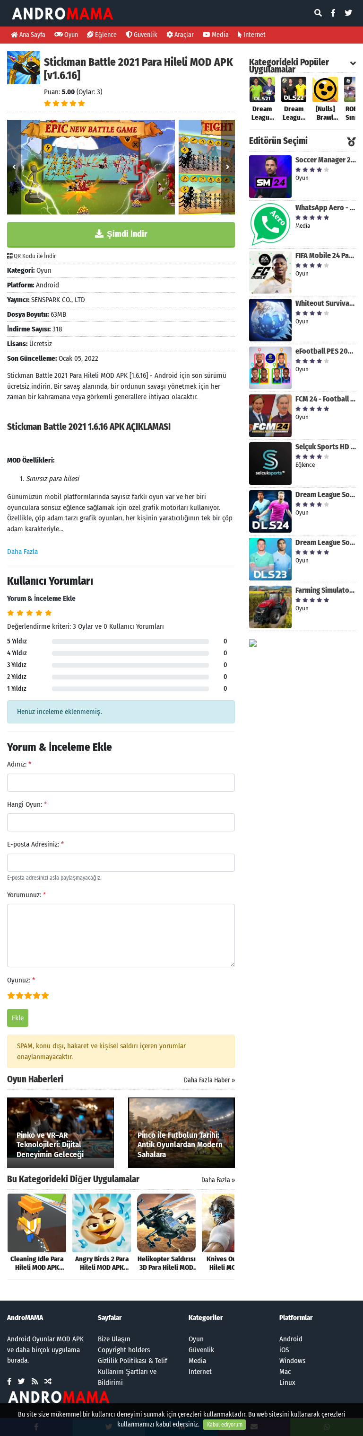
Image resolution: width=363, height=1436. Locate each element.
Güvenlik (144, 35)
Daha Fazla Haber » (209, 1080)
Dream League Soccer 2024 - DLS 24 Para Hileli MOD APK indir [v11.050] (325, 494)
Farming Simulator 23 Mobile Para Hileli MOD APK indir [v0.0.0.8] (325, 590)
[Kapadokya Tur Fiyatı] (253, 642)
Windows (292, 1360)
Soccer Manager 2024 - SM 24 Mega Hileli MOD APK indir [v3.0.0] (325, 159)
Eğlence (105, 35)
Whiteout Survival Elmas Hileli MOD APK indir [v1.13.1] (325, 303)
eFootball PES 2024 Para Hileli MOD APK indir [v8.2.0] (325, 351)
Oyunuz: (21, 980)
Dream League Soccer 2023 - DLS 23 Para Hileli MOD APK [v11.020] (325, 542)
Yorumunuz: (26, 895)
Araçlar (183, 35)
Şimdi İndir (126, 234)
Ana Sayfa (31, 35)
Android (290, 1339)
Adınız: (19, 764)
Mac (285, 1371)
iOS (284, 1350)
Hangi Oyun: (27, 804)
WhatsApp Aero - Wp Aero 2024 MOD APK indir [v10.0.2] (325, 207)
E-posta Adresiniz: (35, 844)
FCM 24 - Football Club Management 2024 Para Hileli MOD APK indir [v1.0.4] (325, 398)
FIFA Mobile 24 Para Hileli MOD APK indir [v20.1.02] (325, 255)
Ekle (18, 1018)
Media (219, 35)
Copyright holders (124, 1350)
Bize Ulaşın (114, 1339)
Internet (254, 35)
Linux (287, 1382)
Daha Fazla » (218, 1180)
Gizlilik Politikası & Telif (132, 1360)
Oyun (70, 35)
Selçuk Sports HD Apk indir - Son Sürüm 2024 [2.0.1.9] (325, 446)
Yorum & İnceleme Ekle (41, 598)
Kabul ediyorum (224, 1424)
